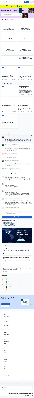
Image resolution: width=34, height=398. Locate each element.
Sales (4, 336)
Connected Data (6, 325)
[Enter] (1, 14)
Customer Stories (6, 348)
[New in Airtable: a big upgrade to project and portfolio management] (17, 60)
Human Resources (6, 334)
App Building (6, 321)
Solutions (5, 327)
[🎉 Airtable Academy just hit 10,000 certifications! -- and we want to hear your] (9, 121)
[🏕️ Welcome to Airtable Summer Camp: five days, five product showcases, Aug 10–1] (17, 90)
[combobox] (11, 14)
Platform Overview (6, 316)
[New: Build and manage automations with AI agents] (9, 73)
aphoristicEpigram (10, 286)
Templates (5, 361)
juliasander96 (6, 198)
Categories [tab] (8, 134)
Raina (5, 207)
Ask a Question (11, 225)
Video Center (6, 345)
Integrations (5, 318)
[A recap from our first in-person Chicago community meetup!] (17, 251)
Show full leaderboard (5, 291)
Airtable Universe (6, 363)
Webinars (5, 350)
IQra (5, 153)
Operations (5, 332)
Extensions (5, 319)
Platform (5, 314)
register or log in (10, 222)
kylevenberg (6, 168)
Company (5, 364)
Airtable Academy (6, 341)
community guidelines (11, 223)
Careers (5, 368)
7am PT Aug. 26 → (20, 6)
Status (5, 372)
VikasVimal (9, 281)
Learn (4, 339)
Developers (5, 357)
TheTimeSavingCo (10, 289)
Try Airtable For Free (7, 375)
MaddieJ (6, 136)
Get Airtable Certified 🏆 (5, 305)
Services (5, 355)
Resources (5, 352)
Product (5, 328)
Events (5, 343)
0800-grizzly (10, 284)
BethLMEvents (7, 190)
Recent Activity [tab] (3, 134)
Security (17, 383)
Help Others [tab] (12, 134)
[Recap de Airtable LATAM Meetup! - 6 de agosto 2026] (17, 269)
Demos (5, 346)
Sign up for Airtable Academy (5, 303)
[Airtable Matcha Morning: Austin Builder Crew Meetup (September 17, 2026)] (17, 260)
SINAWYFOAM (7, 183)
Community (5, 359)
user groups (10, 224)
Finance (5, 337)
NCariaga (6, 160)
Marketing (5, 330)
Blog (4, 370)
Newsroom (5, 373)
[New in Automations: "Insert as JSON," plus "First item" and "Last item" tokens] (25, 73)
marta (9, 279)
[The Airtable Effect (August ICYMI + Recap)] (9, 105)
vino (5, 144)
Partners (5, 354)
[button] (1, 1)
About (4, 366)
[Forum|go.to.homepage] (6, 2)
